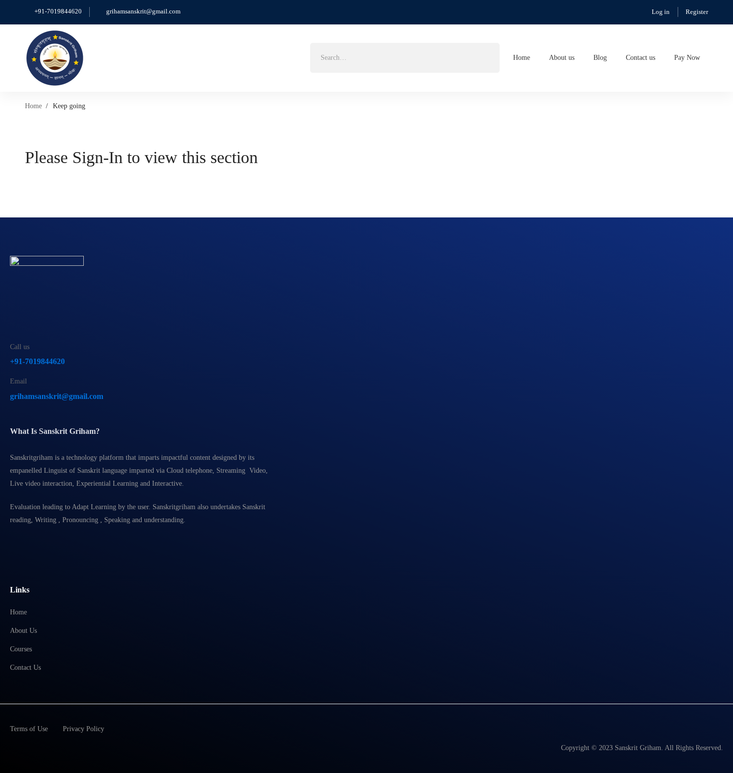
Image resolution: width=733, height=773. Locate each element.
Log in (661, 11)
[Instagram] (37, 545)
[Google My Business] (60, 545)
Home (33, 106)
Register (697, 11)
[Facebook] (13, 545)
